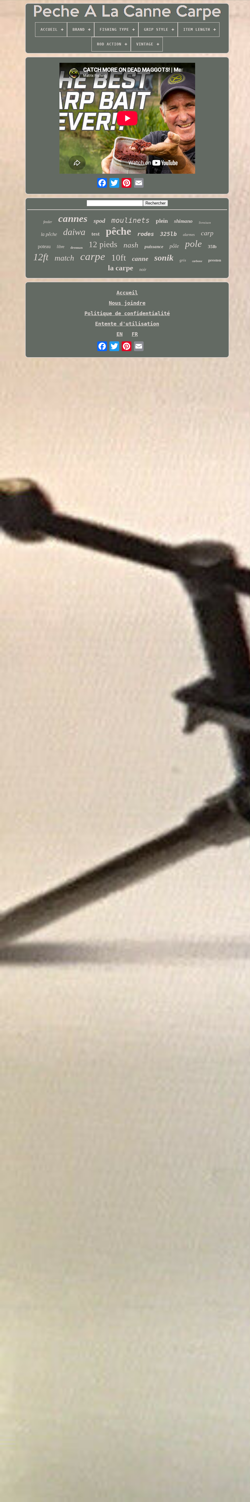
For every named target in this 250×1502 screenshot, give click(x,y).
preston (214, 260)
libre (60, 246)
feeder (47, 222)
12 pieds (103, 244)
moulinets (130, 220)
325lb (168, 234)
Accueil (127, 293)
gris (183, 260)
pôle (174, 246)
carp (207, 233)
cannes (73, 218)
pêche (118, 231)
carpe (92, 256)
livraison (205, 222)
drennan (76, 247)
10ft (118, 257)
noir (142, 269)
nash (130, 245)
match (64, 258)
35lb (212, 246)
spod (99, 220)
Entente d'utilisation (127, 324)
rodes (145, 233)
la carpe (120, 268)
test (95, 234)
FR (135, 334)
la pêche (49, 234)
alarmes (189, 235)
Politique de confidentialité (127, 313)
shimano (183, 221)
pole (193, 243)
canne (140, 258)
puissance (154, 246)
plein (162, 221)
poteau (44, 246)
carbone (197, 261)
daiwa (74, 232)
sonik (163, 257)
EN (119, 334)
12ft (40, 256)
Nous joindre (127, 303)
